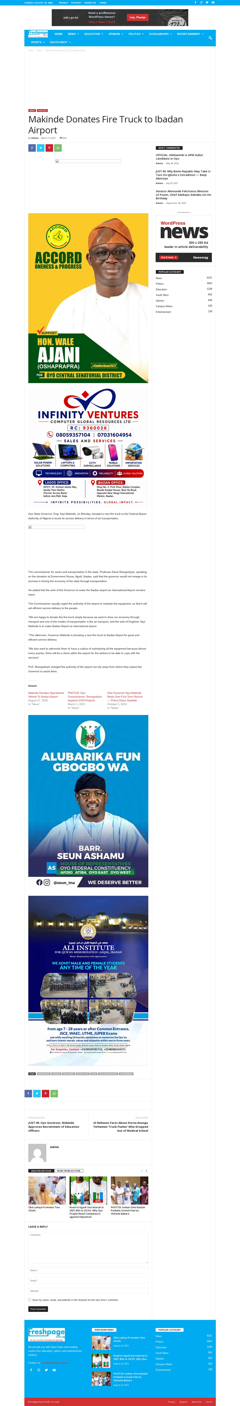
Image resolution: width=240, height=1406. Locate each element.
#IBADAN (56, 1074)
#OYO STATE (82, 1074)
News (72, 34)
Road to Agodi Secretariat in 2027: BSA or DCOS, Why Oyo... (130, 1357)
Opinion (114, 34)
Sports (36, 42)
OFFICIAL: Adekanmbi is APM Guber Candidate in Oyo (179, 156)
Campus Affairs (164, 306)
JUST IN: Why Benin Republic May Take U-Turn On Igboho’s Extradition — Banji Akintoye (183, 174)
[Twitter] (207, 2)
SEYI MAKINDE (126, 1074)
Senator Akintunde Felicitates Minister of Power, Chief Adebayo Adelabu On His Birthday (183, 194)
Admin (35, 138)
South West (59, 42)
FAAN (94, 1074)
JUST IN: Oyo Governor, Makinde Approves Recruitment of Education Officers (53, 1126)
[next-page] (146, 1171)
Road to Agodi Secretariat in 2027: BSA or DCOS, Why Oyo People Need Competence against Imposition (87, 1212)
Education (92, 34)
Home (58, 34)
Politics (134, 34)
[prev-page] (142, 1171)
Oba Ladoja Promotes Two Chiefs (44, 1209)
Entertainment (188, 34)
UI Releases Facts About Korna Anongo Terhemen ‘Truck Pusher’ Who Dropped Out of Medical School (120, 1126)
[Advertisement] (120, 81)
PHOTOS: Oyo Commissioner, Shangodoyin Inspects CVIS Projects (85, 696)
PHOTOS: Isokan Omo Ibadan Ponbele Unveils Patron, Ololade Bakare (128, 1210)
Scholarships (159, 34)
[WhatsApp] (58, 148)
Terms (102, 2)
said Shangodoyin (108, 1074)
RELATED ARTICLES (41, 1170)
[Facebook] (195, 2)
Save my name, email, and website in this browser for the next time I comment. (75, 1300)
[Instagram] (201, 2)
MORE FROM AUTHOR (68, 1170)
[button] (210, 38)
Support (76, 2)
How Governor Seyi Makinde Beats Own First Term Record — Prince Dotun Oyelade (124, 696)
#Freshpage (43, 1074)
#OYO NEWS (68, 1074)
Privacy (63, 2)
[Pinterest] (49, 148)
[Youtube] (213, 2)
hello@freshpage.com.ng (54, 1362)
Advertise (90, 2)
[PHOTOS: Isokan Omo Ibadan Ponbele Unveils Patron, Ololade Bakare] (129, 1190)
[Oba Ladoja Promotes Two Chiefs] (47, 1190)
